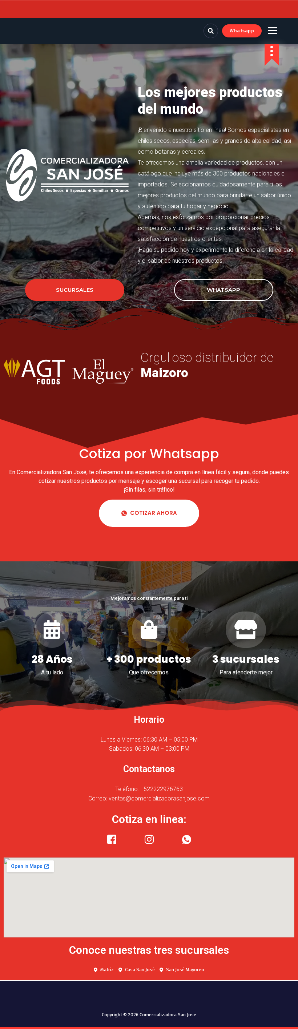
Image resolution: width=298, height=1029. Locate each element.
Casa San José (139, 969)
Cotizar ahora (153, 512)
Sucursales (74, 289)
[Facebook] (111, 839)
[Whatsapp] (186, 839)
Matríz (106, 969)
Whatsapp (223, 289)
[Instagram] (149, 839)
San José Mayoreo (184, 969)
